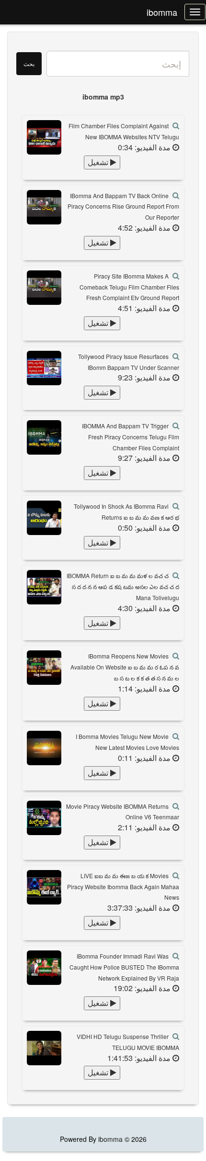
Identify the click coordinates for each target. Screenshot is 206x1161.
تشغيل (99, 161)
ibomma (162, 12)
